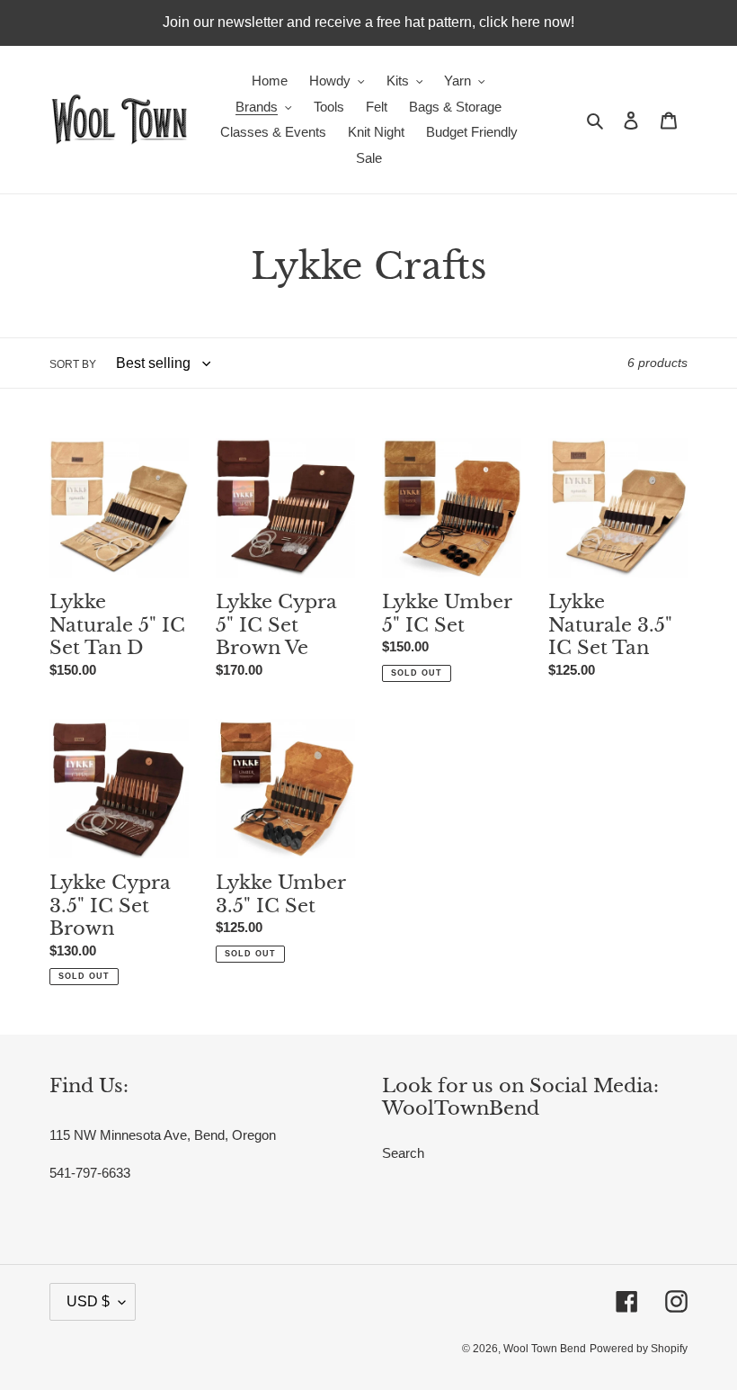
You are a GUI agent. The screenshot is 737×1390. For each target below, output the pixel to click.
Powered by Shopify (639, 1348)
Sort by (72, 364)
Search (403, 1153)
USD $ (88, 1301)
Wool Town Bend (544, 1348)
